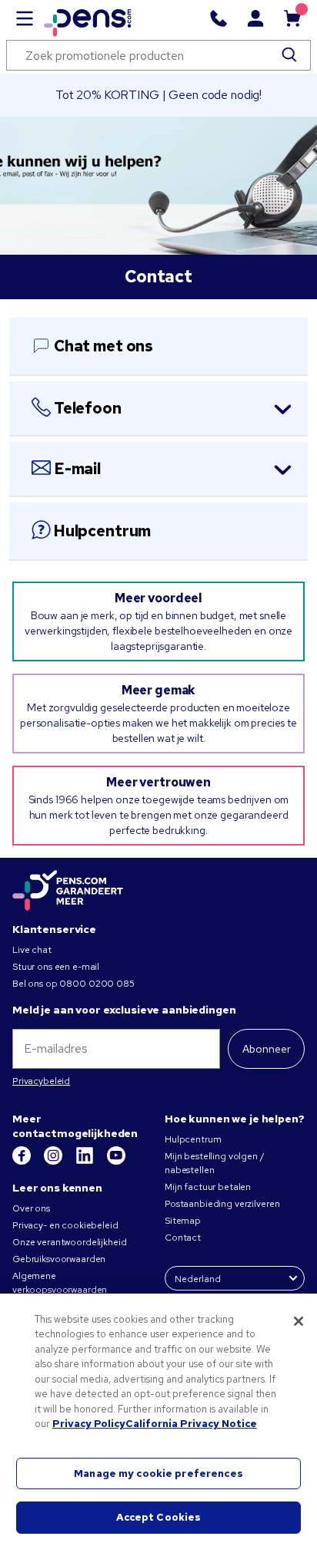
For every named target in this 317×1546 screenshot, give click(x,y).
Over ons (31, 1208)
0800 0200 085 (96, 983)
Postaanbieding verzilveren (222, 1204)
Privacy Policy (88, 1423)
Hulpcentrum (102, 531)
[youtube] (116, 1161)
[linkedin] (85, 1161)
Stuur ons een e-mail (55, 967)
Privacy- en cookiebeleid (65, 1225)
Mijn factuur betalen (208, 1187)
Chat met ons (103, 346)
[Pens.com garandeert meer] (67, 891)
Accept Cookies (159, 1517)
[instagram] (54, 1161)
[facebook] (22, 1161)
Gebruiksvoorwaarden (58, 1259)
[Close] (298, 1321)
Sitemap (183, 1221)
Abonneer (266, 1049)
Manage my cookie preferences (158, 1473)
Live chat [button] (32, 950)
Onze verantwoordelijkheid (69, 1242)
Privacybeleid (41, 1081)
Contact (183, 1237)
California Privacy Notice (191, 1423)
